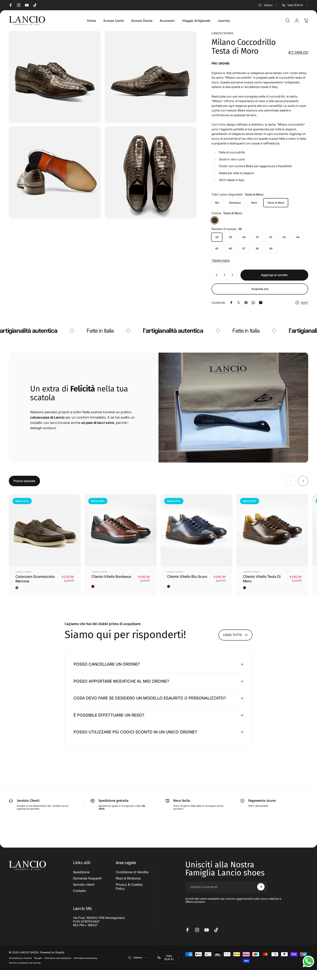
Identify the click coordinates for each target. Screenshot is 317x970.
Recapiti (38, 958)
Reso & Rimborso (128, 878)
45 (216, 248)
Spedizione (81, 872)
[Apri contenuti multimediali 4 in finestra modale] (151, 172)
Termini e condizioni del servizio (25, 963)
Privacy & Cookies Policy (129, 886)
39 (230, 237)
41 (257, 237)
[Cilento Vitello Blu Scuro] (196, 530)
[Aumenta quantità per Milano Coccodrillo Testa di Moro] (233, 275)
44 (297, 237)
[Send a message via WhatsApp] (308, 961)
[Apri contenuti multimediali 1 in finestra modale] (55, 77)
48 (257, 248)
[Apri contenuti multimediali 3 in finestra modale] (55, 172)
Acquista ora (259, 289)
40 (244, 237)
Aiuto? (304, 302)
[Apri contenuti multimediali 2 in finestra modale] (151, 77)
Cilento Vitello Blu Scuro (187, 576)
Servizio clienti (83, 884)
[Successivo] (303, 481)
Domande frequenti (87, 878)
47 (243, 248)
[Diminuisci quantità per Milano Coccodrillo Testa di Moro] (216, 275)
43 (284, 237)
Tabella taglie (221, 260)
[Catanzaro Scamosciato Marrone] (45, 530)
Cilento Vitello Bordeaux (111, 576)
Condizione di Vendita (132, 872)
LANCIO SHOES (222, 33)
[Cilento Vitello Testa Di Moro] (272, 530)
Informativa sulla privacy (85, 958)
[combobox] (268, 5)
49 (270, 248)
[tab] (24, 481)
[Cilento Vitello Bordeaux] (120, 530)
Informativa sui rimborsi (20, 958)
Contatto (79, 890)
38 (216, 237)
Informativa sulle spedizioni (57, 958)
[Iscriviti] (261, 886)
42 (270, 237)
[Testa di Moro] (215, 220)
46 (230, 248)
